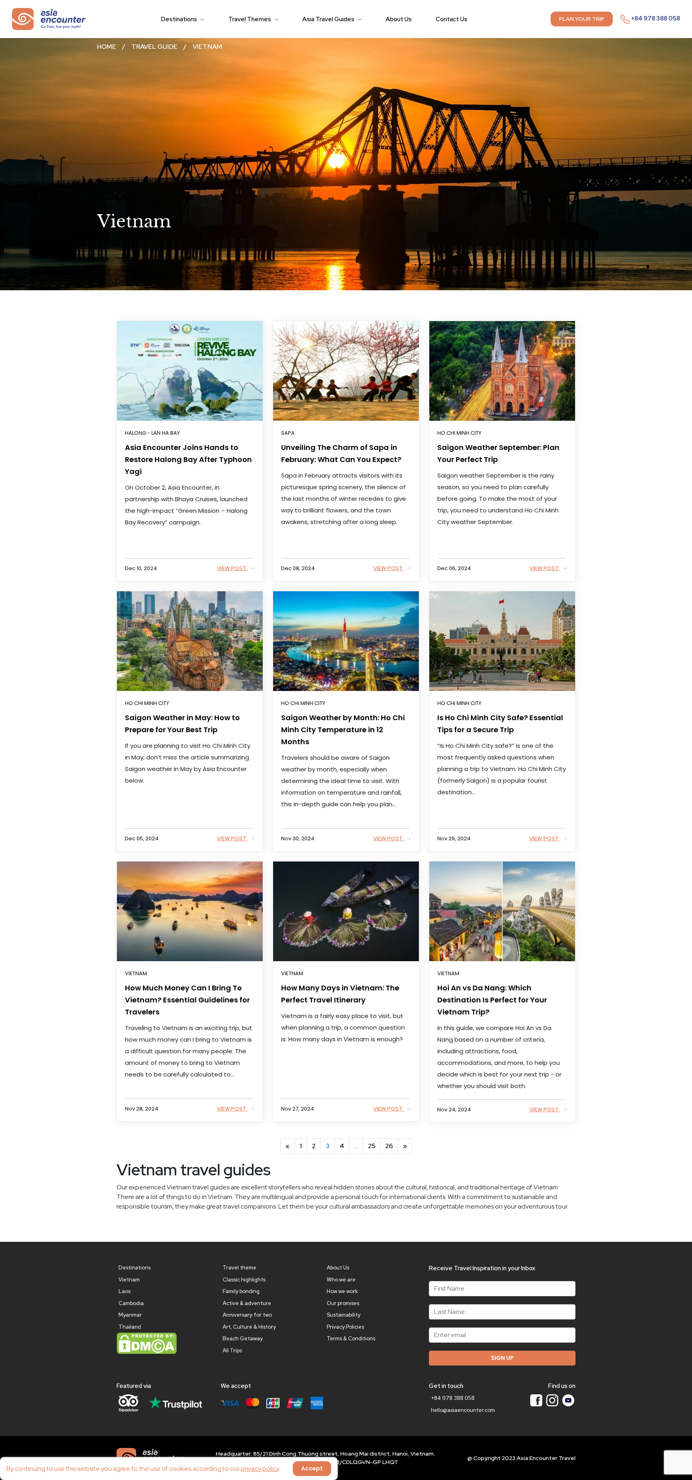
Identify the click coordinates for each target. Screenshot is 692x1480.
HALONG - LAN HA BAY (152, 433)
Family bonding (241, 1291)
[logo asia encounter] (49, 18)
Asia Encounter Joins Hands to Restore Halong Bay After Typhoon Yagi (188, 459)
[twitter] (568, 1400)
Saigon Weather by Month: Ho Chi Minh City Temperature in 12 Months (343, 730)
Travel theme (239, 1267)
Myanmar (130, 1314)
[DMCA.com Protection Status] (147, 1343)
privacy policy (260, 1468)
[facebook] (536, 1400)
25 (371, 1146)
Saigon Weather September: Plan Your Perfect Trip (498, 453)
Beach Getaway (243, 1338)
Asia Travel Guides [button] (329, 19)
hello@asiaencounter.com (463, 1410)
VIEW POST (232, 568)
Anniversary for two (247, 1314)
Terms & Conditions (351, 1338)
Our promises (343, 1303)
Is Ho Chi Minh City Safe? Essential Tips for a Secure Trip (500, 724)
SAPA (288, 433)
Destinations (135, 1267)
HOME (106, 46)
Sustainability (343, 1314)
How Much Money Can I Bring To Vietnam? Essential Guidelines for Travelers (187, 1000)
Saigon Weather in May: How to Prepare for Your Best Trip (182, 724)
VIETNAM (136, 973)
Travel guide (154, 46)
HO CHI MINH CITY (459, 433)
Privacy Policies (345, 1326)
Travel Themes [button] (250, 19)
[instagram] (552, 1400)
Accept (312, 1468)
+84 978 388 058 (655, 18)
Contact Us (451, 19)
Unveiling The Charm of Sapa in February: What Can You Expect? (341, 453)
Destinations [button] (179, 19)
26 (389, 1146)
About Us (399, 19)
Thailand (130, 1326)
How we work (342, 1291)
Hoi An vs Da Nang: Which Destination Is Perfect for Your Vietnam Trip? (492, 1000)
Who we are (341, 1279)
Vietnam (207, 46)
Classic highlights (244, 1279)
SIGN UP (502, 1358)
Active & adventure (247, 1303)
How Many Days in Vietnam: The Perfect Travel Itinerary (340, 994)
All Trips (232, 1350)
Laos (125, 1291)
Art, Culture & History (249, 1326)
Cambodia (131, 1303)
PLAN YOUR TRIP (581, 18)
